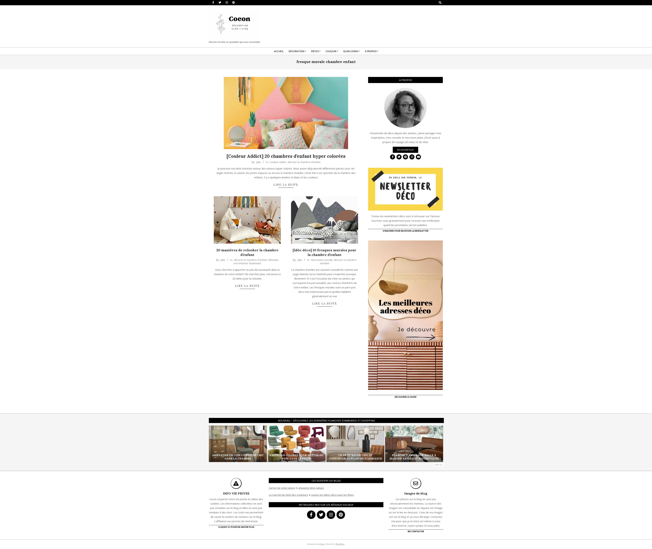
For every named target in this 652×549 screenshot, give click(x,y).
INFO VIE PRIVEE (236, 493)
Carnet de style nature (282, 488)
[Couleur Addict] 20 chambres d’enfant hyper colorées (286, 156)
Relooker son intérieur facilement (256, 261)
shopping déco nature (311, 488)
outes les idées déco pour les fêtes (333, 495)
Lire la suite (286, 184)
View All (438, 464)
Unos (322, 544)
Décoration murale (321, 260)
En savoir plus (405, 149)
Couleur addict (278, 162)
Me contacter (416, 531)
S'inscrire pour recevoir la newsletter (405, 230)
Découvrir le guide (405, 396)
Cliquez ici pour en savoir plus (236, 527)
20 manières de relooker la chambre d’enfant (247, 252)
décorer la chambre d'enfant (304, 162)
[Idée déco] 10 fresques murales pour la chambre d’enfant (324, 252)
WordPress (340, 544)
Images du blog (415, 493)
